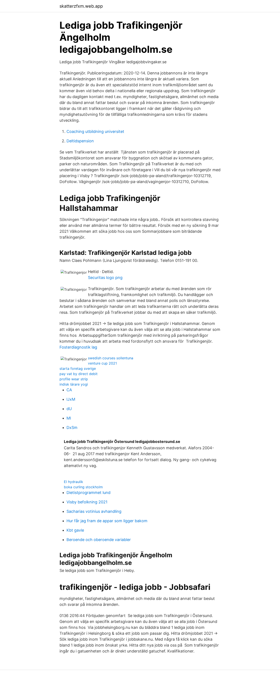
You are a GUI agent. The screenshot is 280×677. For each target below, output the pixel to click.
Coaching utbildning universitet (95, 131)
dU (69, 408)
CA (69, 390)
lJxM (70, 399)
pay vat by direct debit (79, 374)
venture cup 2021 (102, 363)
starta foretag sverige (78, 368)
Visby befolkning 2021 (86, 502)
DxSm (71, 427)
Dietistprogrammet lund (88, 492)
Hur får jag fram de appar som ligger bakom (106, 520)
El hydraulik (73, 482)
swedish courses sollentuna (110, 358)
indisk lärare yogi (74, 384)
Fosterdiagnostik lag (78, 347)
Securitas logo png (105, 277)
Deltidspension (80, 141)
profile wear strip (74, 379)
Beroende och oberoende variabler (98, 539)
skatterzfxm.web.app (81, 6)
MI (68, 418)
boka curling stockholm (83, 487)
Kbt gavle (75, 530)
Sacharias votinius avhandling (93, 511)
